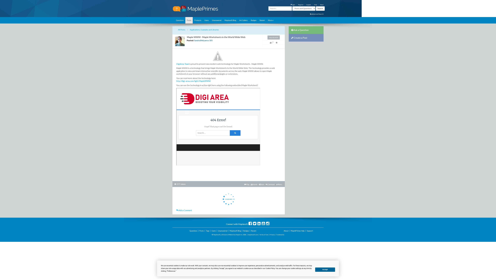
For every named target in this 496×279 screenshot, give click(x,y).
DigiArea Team (182, 64)
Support (308, 4)
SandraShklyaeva (201, 40)
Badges (253, 20)
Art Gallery (243, 20)
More (270, 20)
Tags (207, 231)
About (322, 4)
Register (300, 4)
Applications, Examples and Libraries (204, 30)
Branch (254, 184)
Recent (262, 20)
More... (280, 184)
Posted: (190, 40)
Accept (325, 269)
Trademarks (280, 234)
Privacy (272, 234)
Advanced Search (317, 14)
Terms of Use (263, 234)
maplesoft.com (253, 234)
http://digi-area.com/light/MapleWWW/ (193, 81)
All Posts (181, 30)
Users (206, 20)
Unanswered (216, 20)
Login (293, 4)
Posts (189, 20)
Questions (180, 20)
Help (315, 4)
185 (211, 40)
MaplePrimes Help (298, 231)
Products (197, 20)
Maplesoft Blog (230, 20)
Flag (247, 184)
